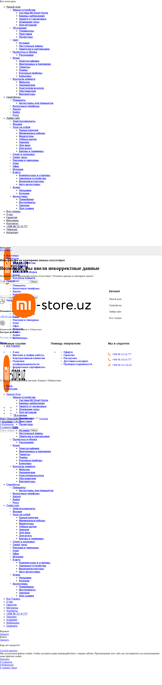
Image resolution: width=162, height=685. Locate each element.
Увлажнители (27, 85)
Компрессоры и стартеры (34, 175)
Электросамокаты (24, 121)
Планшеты (19, 100)
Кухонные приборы (30, 73)
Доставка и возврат (76, 361)
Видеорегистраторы (31, 181)
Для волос (25, 148)
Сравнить (12, 625)
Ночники (24, 42)
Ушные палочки (28, 130)
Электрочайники (29, 61)
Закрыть (4, 634)
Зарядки (24, 205)
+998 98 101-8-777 (121, 359)
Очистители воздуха (31, 88)
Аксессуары (20, 196)
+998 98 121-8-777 (121, 354)
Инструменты (27, 202)
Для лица (24, 145)
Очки (16, 163)
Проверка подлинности (78, 364)
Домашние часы (29, 21)
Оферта (68, 352)
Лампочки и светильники (34, 49)
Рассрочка (70, 358)
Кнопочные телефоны (26, 106)
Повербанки (26, 199)
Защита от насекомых (32, 18)
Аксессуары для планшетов (36, 103)
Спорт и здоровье (24, 154)
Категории (6, 250)
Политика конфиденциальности (26, 363)
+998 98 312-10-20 (121, 365)
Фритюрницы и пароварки (35, 64)
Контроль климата (24, 79)
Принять (4, 659)
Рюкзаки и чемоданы (26, 160)
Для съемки (26, 208)
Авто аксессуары (29, 184)
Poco (16, 115)
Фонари (17, 124)
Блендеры (25, 76)
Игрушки (18, 169)
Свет (16, 39)
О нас (16, 352)
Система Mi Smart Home (33, 12)
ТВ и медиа (19, 27)
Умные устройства (24, 9)
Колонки (24, 193)
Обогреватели (27, 91)
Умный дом (115, 299)
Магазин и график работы (28, 355)
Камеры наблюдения (32, 15)
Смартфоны (115, 305)
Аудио (16, 187)
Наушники (25, 190)
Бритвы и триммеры (31, 151)
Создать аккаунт (9, 650)
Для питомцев (28, 24)
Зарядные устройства (32, 178)
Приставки (25, 33)
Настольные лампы (31, 45)
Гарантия (69, 355)
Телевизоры (26, 30)
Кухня (16, 58)
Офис (16, 166)
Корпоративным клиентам (29, 358)
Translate (43, 418)
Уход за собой (21, 127)
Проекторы (26, 36)
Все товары (115, 318)
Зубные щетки (28, 139)
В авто (17, 172)
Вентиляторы (27, 94)
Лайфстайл (115, 311)
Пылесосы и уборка (25, 52)
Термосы (24, 67)
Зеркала (24, 142)
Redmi (16, 112)
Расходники (26, 55)
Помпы (23, 70)
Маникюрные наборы (32, 133)
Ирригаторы (26, 136)
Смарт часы (20, 157)
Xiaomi (17, 109)
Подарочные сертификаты (29, 367)
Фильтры (24, 82)
